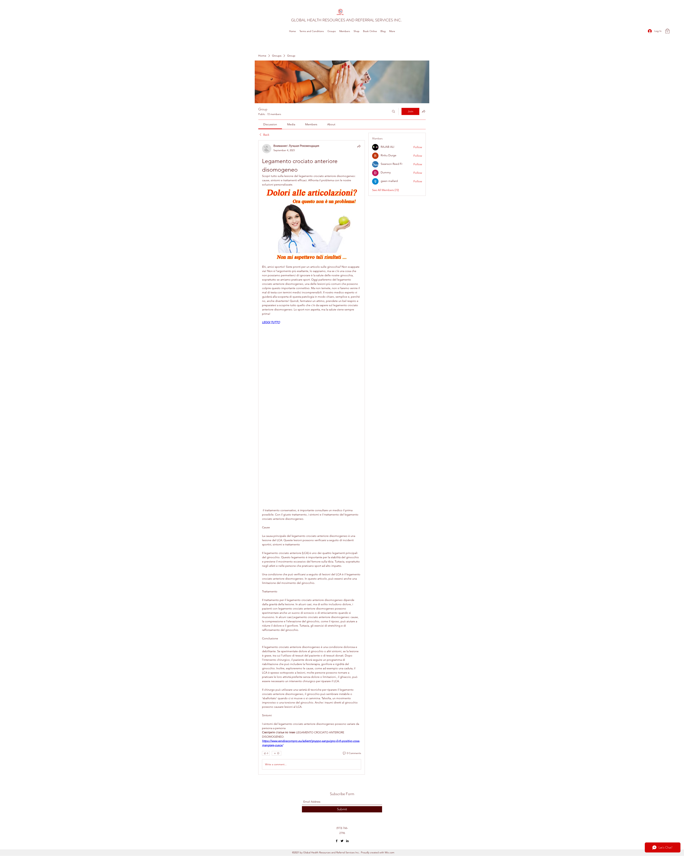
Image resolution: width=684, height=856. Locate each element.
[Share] (359, 146)
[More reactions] (276, 753)
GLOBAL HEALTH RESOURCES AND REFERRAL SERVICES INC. (346, 20)
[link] (270, 124)
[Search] (393, 111)
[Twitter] (342, 841)
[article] (311, 457)
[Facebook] (336, 841)
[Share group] (423, 111)
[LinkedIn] (347, 841)
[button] (667, 31)
